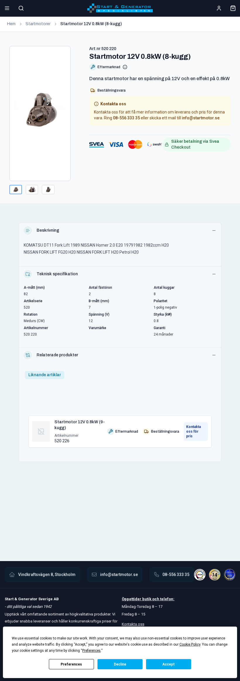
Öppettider (132, 599)
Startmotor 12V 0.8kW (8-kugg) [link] (91, 24)
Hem (11, 24)
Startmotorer (37, 24)
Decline (120, 664)
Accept (168, 664)
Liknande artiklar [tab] (44, 375)
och (155, 599)
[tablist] (45, 375)
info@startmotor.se (201, 118)
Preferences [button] (91, 651)
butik (146, 599)
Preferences (71, 664)
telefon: (166, 599)
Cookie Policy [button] (189, 644)
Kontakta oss (133, 624)
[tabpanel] (120, 429)
